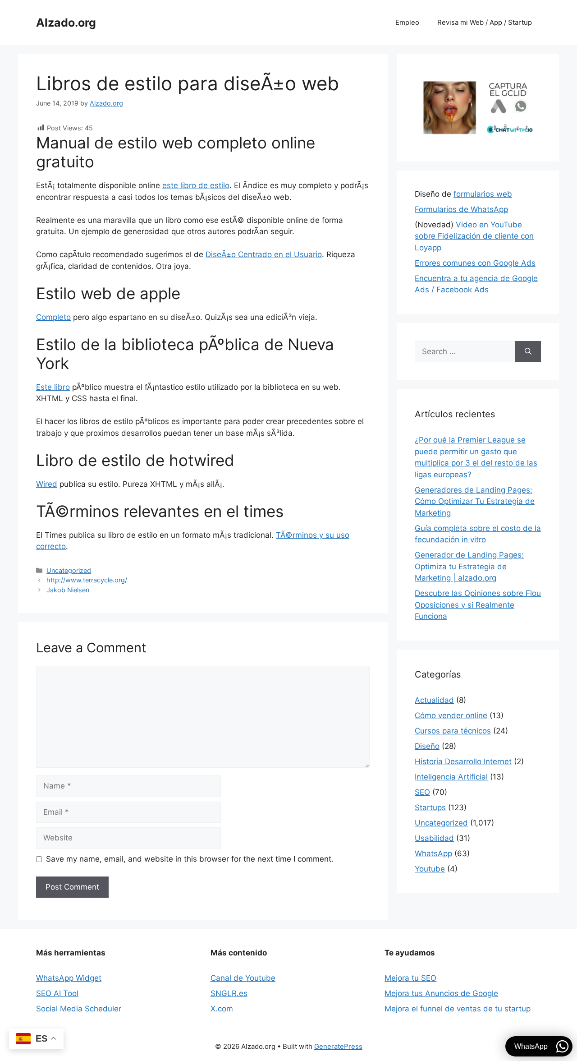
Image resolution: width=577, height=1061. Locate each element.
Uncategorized (68, 570)
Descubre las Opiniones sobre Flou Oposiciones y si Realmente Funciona (478, 605)
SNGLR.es (229, 993)
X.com (222, 1008)
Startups (430, 807)
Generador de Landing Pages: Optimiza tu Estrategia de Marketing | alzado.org (469, 566)
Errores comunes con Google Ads (475, 263)
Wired (46, 484)
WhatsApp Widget (68, 978)
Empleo (407, 22)
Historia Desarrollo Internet (463, 761)
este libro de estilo (195, 185)
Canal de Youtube (243, 978)
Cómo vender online (451, 715)
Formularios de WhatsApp (461, 209)
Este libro (53, 387)
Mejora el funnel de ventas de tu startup (458, 1008)
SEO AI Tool (57, 993)
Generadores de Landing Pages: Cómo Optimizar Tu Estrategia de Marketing (475, 501)
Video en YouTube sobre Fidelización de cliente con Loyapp (474, 236)
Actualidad (434, 700)
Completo (53, 317)
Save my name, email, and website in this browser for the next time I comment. (190, 858)
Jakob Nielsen (67, 590)
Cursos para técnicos (453, 730)
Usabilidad (434, 838)
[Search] (528, 352)
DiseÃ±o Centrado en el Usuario (264, 254)
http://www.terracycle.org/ (86, 580)
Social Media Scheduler (78, 1008)
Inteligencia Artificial (451, 776)
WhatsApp (433, 853)
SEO (422, 792)
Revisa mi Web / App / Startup (484, 22)
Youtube (430, 868)
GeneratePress (338, 1046)
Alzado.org (66, 22)
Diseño (427, 746)
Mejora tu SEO (410, 978)
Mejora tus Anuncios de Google (441, 993)
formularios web (482, 193)
